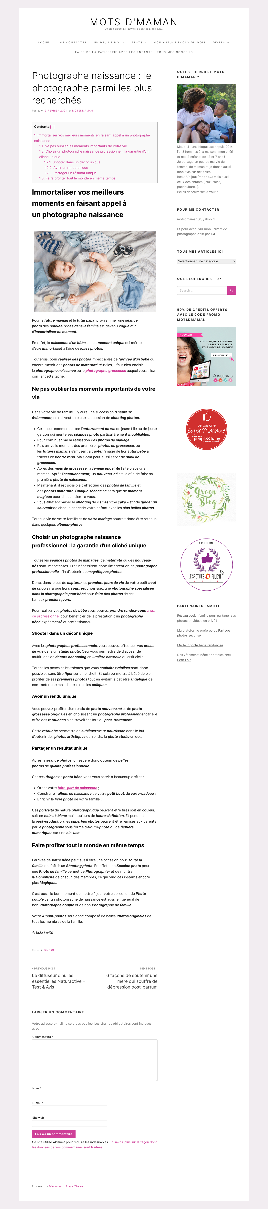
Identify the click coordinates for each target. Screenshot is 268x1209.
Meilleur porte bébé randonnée (200, 645)
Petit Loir (184, 660)
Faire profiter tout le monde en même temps (77, 178)
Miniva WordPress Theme (66, 1186)
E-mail (38, 1103)
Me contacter (73, 42)
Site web (38, 1117)
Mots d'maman (134, 22)
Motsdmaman (82, 110)
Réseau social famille (192, 615)
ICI (213, 234)
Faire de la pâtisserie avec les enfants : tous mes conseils (134, 52)
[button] (52, 127)
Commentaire (42, 1036)
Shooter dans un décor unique (72, 162)
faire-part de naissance (77, 788)
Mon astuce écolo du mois (180, 42)
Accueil (45, 42)
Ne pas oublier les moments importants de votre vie (83, 146)
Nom (36, 1088)
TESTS (137, 42)
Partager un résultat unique (70, 173)
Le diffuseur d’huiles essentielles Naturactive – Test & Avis (58, 978)
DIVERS (219, 42)
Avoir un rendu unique (66, 168)
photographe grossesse (106, 371)
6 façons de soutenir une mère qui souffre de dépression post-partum (132, 978)
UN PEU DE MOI (107, 42)
